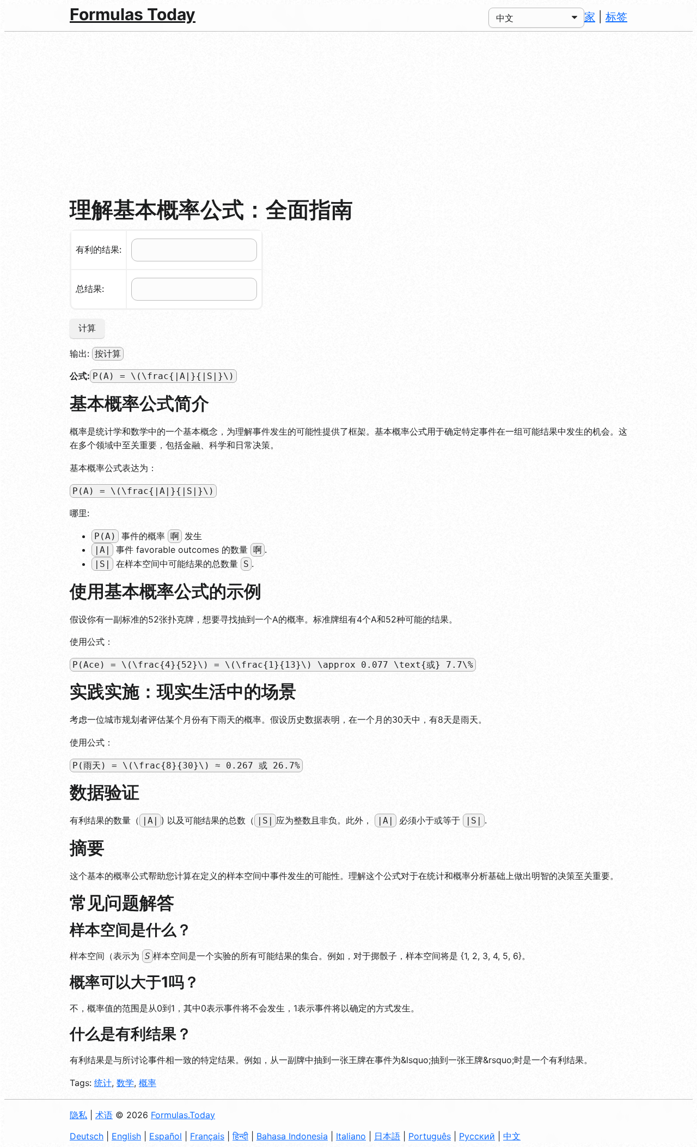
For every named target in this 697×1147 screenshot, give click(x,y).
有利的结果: (98, 249)
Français (207, 1136)
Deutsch (86, 1136)
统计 (103, 1082)
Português (429, 1136)
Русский (477, 1136)
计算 (87, 327)
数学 (125, 1082)
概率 (147, 1082)
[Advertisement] (348, 113)
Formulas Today (132, 14)
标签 (616, 16)
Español (165, 1136)
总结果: (90, 288)
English (126, 1136)
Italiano (351, 1136)
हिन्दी (240, 1136)
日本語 (387, 1136)
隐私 (78, 1114)
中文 (512, 1136)
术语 (104, 1114)
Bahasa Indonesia (292, 1136)
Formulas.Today (183, 1114)
